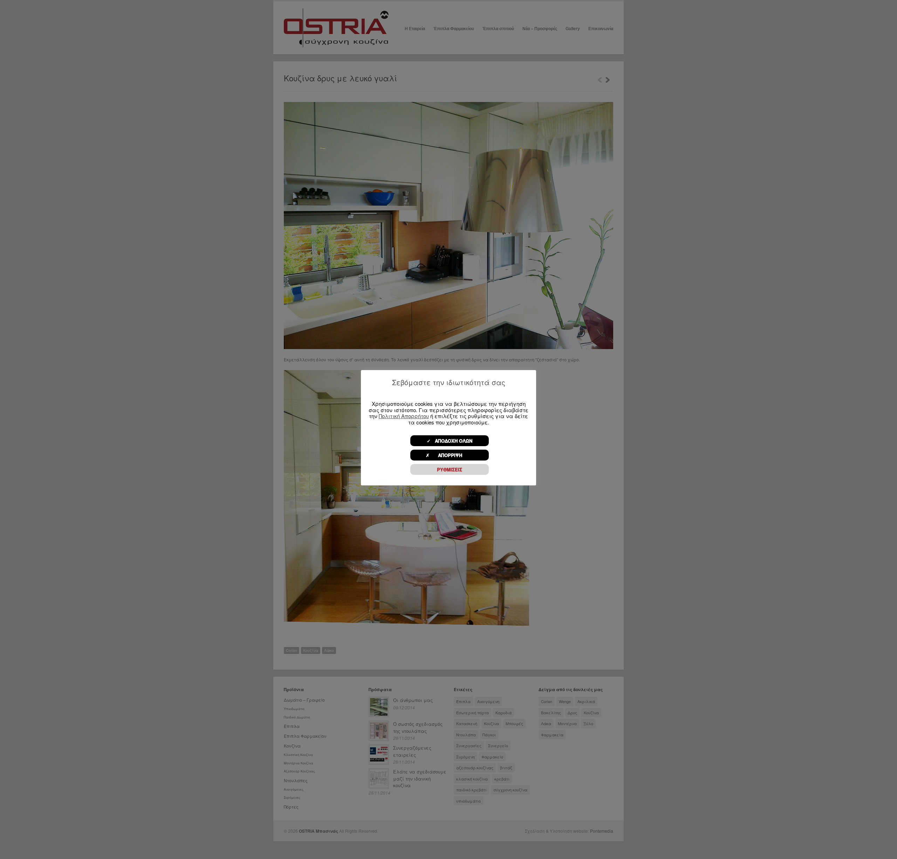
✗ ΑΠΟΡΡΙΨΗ (449, 455)
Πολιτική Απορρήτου (404, 415)
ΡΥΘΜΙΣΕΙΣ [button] (449, 469)
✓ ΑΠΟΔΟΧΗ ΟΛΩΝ (449, 440)
